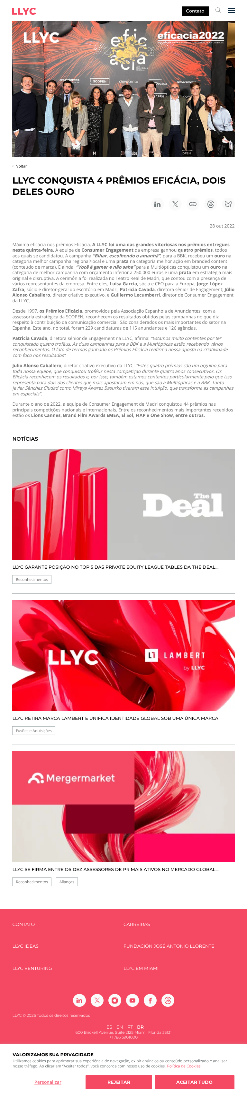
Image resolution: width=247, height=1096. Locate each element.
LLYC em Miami (141, 968)
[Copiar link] (193, 204)
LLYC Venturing (32, 968)
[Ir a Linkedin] (79, 1000)
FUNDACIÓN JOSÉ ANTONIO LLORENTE (169, 946)
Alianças (66, 881)
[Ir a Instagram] (114, 1000)
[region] (123, 1070)
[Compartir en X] (175, 204)
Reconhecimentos (32, 579)
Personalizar (47, 1082)
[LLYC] (24, 11)
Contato (195, 11)
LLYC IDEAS (25, 946)
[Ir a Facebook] (150, 1000)
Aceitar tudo (194, 1082)
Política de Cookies (183, 1066)
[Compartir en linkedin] (157, 204)
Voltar (21, 166)
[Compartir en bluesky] (228, 204)
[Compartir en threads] (210, 204)
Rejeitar (118, 1082)
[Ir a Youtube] (132, 1000)
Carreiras (137, 924)
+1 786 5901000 (123, 1037)
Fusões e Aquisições (33, 730)
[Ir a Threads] (167, 1000)
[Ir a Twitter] (97, 1000)
